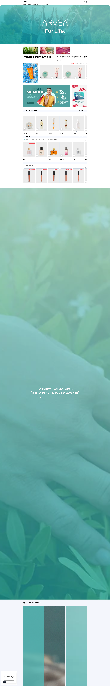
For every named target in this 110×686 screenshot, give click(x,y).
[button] (84, 63)
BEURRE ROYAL (41, 80)
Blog (43, 4)
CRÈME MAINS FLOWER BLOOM (55, 80)
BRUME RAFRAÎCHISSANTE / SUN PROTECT (78, 131)
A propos (24, 4)
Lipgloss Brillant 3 (63, 184)
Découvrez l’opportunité (37, 4)
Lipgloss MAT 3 (25, 184)
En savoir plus (58, 60)
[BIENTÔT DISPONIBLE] (53, 123)
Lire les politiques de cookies (9, 680)
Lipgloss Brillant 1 (50, 184)
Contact (47, 4)
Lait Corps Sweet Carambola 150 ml (41, 131)
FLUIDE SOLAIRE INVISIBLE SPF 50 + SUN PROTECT (53, 131)
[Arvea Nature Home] (25, 2)
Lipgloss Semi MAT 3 (38, 184)
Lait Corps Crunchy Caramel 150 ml (65, 131)
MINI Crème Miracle (26, 131)
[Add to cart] (41, 78)
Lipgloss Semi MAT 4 (75, 184)
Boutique (29, 4)
